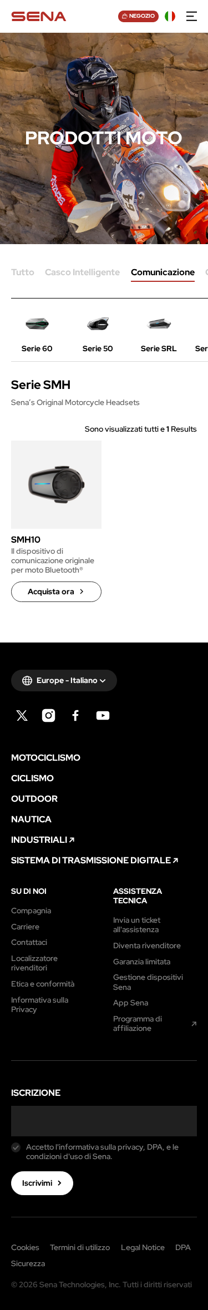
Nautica (31, 819)
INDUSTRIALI (39, 840)
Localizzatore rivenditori (34, 963)
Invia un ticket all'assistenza (136, 925)
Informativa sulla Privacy (39, 1004)
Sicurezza (28, 1264)
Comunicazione (163, 273)
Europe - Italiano (67, 680)
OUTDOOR (34, 799)
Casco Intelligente (82, 273)
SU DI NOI (29, 891)
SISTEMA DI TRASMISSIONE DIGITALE (91, 860)
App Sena (130, 1003)
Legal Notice (143, 1248)
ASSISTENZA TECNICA (137, 896)
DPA (183, 1248)
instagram (48, 715)
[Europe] (170, 16)
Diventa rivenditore (147, 945)
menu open (191, 16)
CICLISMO (32, 778)
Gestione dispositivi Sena (148, 982)
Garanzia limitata (141, 962)
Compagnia (31, 911)
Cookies (25, 1248)
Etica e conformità (42, 984)
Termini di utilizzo (80, 1248)
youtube (103, 715)
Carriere (25, 927)
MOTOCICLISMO (45, 757)
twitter (22, 715)
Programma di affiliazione (137, 1023)
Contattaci (29, 942)
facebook (76, 715)
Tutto (22, 273)
